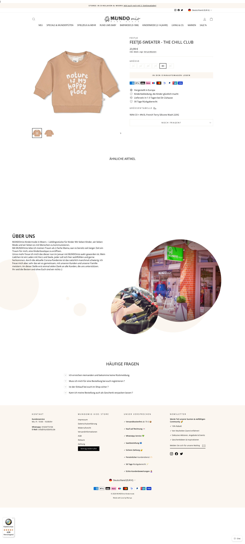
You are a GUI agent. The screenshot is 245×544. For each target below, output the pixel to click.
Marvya (129, 498)
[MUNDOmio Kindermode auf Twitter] (181, 453)
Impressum (83, 419)
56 (133, 65)
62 (140, 65)
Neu (41, 25)
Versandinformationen (87, 432)
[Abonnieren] (203, 445)
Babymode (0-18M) (129, 25)
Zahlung (81, 444)
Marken (192, 25)
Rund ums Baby (108, 25)
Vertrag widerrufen (89, 448)
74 (155, 65)
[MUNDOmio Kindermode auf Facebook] (176, 453)
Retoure (81, 440)
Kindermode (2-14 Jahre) (155, 25)
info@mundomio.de (46, 429)
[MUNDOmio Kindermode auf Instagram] (171, 453)
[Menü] (12, 518)
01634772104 (47, 427)
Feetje (134, 38)
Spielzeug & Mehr (86, 25)
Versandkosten (150, 52)
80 (163, 65)
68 (148, 65)
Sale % (203, 25)
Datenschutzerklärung (87, 423)
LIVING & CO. (178, 25)
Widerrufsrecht (84, 428)
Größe (135, 61)
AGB (80, 436)
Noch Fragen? (171, 122)
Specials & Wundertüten (60, 25)
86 (170, 65)
